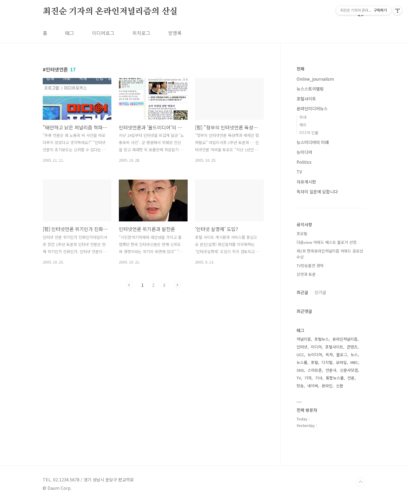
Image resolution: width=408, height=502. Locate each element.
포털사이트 (306, 99)
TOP (360, 482)
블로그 (341, 354)
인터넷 (302, 347)
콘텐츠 (352, 347)
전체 (300, 69)
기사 (318, 378)
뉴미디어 (304, 152)
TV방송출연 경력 (310, 265)
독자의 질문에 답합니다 (317, 192)
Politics (304, 162)
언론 (351, 378)
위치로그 (141, 32)
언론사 (331, 370)
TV (299, 172)
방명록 (175, 32)
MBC (354, 362)
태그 (69, 32)
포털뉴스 (322, 339)
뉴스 (354, 354)
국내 (302, 117)
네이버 (312, 385)
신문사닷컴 (349, 370)
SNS (300, 370)
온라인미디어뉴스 (312, 108)
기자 (308, 378)
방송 (300, 385)
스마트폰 (315, 370)
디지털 (327, 362)
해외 (302, 125)
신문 (339, 385)
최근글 (302, 292)
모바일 (341, 362)
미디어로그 (103, 32)
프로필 (302, 233)
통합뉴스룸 (335, 378)
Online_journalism (315, 79)
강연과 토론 (306, 274)
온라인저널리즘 (345, 339)
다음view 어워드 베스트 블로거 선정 (326, 242)
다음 (177, 285)
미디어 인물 (308, 132)
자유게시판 (306, 182)
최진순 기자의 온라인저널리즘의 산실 (110, 11)
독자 (329, 354)
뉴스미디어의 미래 (313, 142)
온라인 (327, 385)
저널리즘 (304, 339)
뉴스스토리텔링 (310, 89)
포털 (314, 362)
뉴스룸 (302, 362)
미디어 (316, 347)
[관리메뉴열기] (397, 10)
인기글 (320, 292)
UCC (300, 354)
